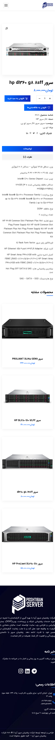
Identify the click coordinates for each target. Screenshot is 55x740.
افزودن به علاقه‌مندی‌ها (36, 107)
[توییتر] (34, 133)
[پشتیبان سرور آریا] (48, 5)
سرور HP (40, 119)
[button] (6, 28)
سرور (43, 123)
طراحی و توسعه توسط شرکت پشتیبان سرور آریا (34, 732)
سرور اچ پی (26, 123)
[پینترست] (30, 133)
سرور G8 (35, 123)
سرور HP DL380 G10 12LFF (27, 420)
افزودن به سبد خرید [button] (5, 308)
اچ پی (45, 127)
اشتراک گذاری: (46, 133)
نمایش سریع (5, 327)
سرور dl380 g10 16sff (27, 492)
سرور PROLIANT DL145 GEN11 (27, 359)
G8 (46, 119)
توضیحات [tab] (27, 148)
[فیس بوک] (37, 133)
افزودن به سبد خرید (15, 98)
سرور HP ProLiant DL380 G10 (27, 564)
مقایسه (5, 315)
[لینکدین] (27, 133)
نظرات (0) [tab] (27, 157)
